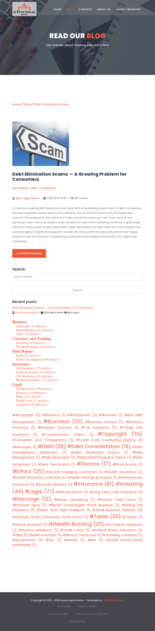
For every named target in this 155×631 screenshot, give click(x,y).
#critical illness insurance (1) (117, 530)
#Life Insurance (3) (72, 492)
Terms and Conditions (91, 614)
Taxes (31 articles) (28, 334)
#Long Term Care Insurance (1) (116, 492)
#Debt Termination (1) (56, 464)
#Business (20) (63, 421)
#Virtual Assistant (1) (29, 524)
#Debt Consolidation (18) (99, 446)
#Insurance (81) (94, 483)
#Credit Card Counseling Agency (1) (109, 440)
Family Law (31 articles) (32, 400)
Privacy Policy (88, 606)
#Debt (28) (52, 446)
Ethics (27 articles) (29, 396)
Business (19, 322)
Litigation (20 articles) (31, 404)
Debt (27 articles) (28, 355)
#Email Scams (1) (127, 464)
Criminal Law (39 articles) (34, 388)
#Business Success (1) (58, 427)
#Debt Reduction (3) (58, 457)
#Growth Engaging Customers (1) (74, 472)
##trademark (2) (82, 415)
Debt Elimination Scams (51, 104)
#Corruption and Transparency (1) (42, 440)
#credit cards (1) (75, 530)
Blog (70, 9)
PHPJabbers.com (113, 600)
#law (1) (53, 540)
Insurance (20, 364)
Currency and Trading (31, 338)
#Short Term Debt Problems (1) (63, 510)
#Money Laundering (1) (74, 499)
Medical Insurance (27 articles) (37, 380)
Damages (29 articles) (31, 392)
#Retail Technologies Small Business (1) (84, 505)
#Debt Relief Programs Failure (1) (104, 457)
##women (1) (110, 415)
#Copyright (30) (120, 433)
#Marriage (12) (31, 498)
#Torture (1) (132, 517)
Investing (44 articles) (30, 342)
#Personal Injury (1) (29, 505)
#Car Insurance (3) (98, 427)
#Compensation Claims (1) (67, 434)
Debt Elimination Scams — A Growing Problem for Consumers (52, 308)
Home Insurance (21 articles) (35, 372)
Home (58, 9)
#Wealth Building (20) (76, 523)
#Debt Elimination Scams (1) (99, 452)
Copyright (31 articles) (31, 326)
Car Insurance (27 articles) (34, 368)
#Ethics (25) (28, 471)
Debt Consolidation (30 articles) (38, 359)
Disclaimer (77, 621)
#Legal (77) (39, 491)
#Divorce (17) (93, 463)
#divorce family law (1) (82, 535)
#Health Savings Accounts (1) (92, 477)
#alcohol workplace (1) (38, 530)
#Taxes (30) (105, 516)
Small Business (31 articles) (35, 330)
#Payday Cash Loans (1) (119, 499)
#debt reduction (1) (45, 535)
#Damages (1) (24, 447)
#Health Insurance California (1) (39, 477)
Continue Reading (29, 253)
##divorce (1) (53, 415)
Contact (85, 9)
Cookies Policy (57, 614)
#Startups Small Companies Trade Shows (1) (50, 517)
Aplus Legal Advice (27, 198)
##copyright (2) (26, 415)
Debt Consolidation (43, 188)
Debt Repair (20, 188)
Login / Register (127, 9)
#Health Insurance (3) (123, 472)
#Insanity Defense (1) (54, 484)
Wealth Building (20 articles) (35, 346)
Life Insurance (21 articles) (34, 376)
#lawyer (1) (74, 540)
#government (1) (27, 540)
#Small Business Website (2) (117, 510)
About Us (104, 9)
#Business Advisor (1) (104, 422)
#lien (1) (95, 540)
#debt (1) (20, 535)
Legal (17, 384)
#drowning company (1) (122, 535)
